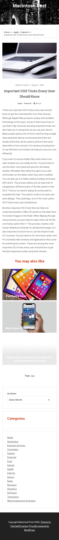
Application (12, 441)
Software (12, 493)
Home (7, 32)
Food (9, 461)
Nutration (12, 485)
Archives (11, 393)
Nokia (10, 481)
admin (26, 85)
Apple (16, 32)
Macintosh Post (29, 5)
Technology (13, 497)
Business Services (16, 445)
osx (32, 375)
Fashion (11, 453)
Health (10, 469)
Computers (12, 449)
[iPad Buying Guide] (29, 284)
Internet (11, 473)
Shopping (12, 489)
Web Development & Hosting (21, 501)
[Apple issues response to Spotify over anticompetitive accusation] (29, 349)
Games (10, 465)
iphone (10, 477)
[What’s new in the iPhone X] (29, 317)
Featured (24, 32)
